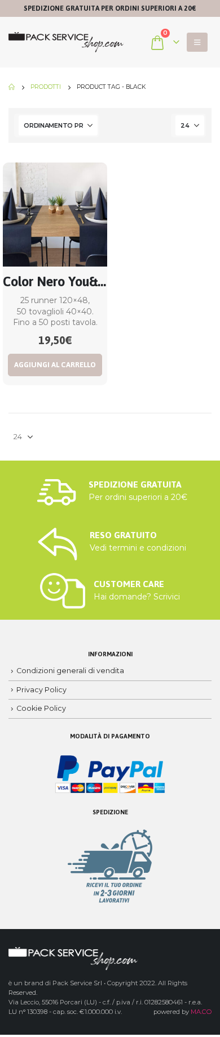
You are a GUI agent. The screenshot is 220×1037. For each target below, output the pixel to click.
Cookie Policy (41, 708)
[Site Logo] (66, 42)
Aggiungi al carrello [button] (55, 365)
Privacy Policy (41, 690)
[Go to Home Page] (11, 87)
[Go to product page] (55, 215)
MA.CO (201, 1012)
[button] (197, 42)
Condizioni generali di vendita (70, 670)
